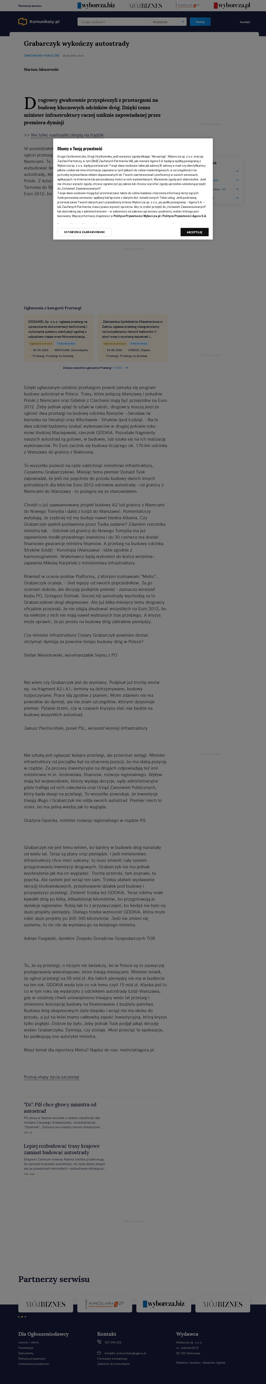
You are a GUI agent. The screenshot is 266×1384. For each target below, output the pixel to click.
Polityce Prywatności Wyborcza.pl (136, 216)
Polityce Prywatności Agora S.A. (184, 216)
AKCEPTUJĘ (194, 232)
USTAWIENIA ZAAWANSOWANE (84, 232)
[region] (133, 189)
